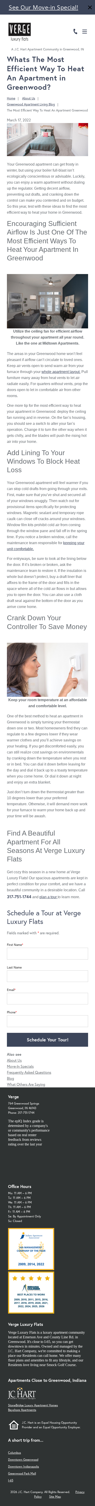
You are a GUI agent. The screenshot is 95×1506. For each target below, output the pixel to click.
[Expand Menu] (86, 24)
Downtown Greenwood (23, 1460)
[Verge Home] (19, 30)
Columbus (14, 1453)
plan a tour (48, 897)
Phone (11, 1012)
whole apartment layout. (61, 372)
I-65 (10, 1480)
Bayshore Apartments (22, 1410)
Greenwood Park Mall (22, 1473)
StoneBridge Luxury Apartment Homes (33, 1405)
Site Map (55, 1497)
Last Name (14, 967)
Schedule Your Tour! (47, 1040)
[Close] (90, 8)
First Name (14, 945)
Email (10, 990)
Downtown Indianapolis (23, 1467)
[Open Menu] (84, 31)
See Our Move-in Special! (43, 7)
